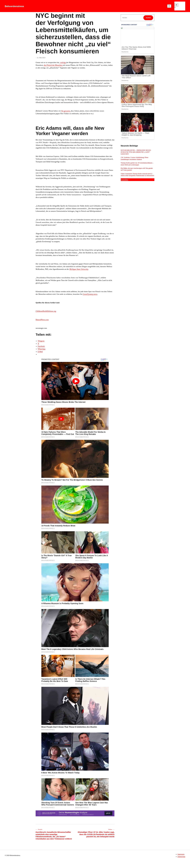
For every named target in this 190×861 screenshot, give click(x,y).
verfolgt (63, 62)
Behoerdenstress (14, 6)
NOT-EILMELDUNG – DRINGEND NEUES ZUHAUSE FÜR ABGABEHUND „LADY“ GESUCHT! (136, 152)
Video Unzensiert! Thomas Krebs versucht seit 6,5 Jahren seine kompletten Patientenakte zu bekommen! (137, 174)
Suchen (148, 17)
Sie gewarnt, (66, 111)
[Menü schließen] (176, 5)
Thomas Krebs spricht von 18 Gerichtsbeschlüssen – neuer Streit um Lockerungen (137, 164)
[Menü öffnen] (169, 6)
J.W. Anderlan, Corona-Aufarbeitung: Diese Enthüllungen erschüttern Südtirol (134, 158)
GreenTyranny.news (90, 294)
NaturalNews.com (42, 320)
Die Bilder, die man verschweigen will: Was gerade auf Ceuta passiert (137, 169)
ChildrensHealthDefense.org (46, 311)
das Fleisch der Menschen (53, 65)
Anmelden (124, 180)
